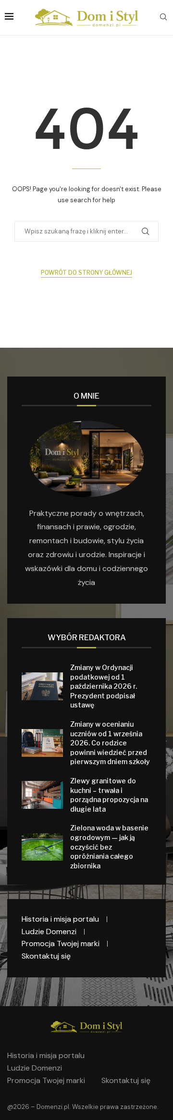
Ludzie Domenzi (49, 931)
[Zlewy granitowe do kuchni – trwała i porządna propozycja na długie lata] (42, 795)
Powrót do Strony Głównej (86, 272)
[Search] (163, 17)
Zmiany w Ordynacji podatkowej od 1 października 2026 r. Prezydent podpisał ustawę (103, 686)
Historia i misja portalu (60, 919)
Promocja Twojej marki (60, 943)
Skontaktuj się (46, 956)
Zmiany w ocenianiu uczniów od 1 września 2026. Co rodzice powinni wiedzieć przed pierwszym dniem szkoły (110, 743)
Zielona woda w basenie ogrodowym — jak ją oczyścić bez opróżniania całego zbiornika (109, 846)
